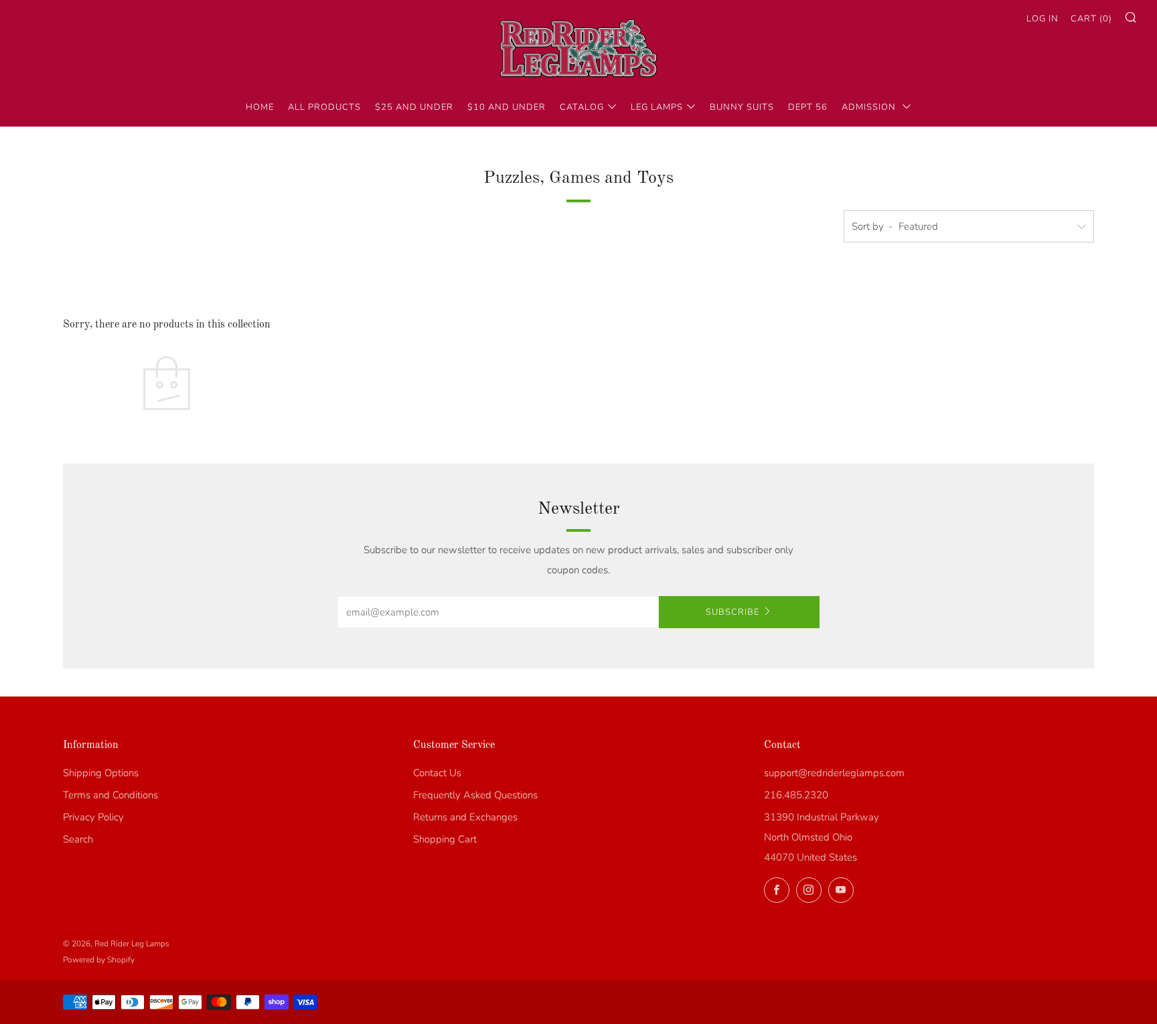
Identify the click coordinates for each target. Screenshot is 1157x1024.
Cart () (1091, 19)
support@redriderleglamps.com (834, 773)
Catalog (582, 107)
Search (78, 839)
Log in (1042, 19)
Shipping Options (101, 773)
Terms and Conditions (110, 795)
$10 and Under (506, 107)
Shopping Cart (445, 839)
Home (260, 107)
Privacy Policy (93, 817)
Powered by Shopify (99, 959)
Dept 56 (808, 107)
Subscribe (732, 612)
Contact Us (437, 773)
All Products (324, 107)
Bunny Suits (742, 107)
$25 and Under (414, 107)
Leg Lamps (657, 107)
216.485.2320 (796, 795)
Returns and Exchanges (465, 817)
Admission (870, 107)
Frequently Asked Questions (475, 795)
